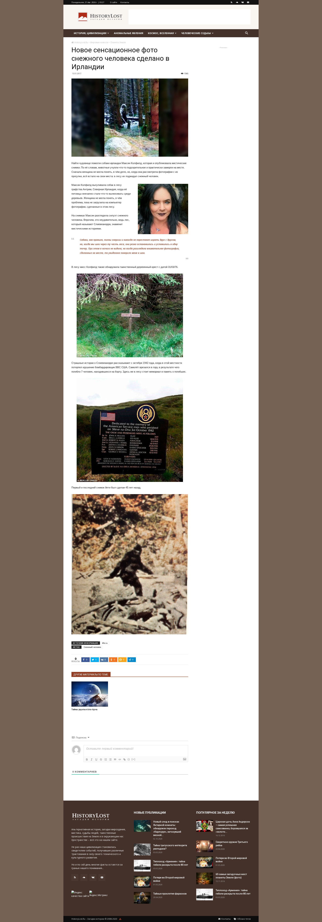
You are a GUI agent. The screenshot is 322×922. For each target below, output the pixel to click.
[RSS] (231, 2)
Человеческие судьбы (196, 33)
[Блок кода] (119, 759)
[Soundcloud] (236, 2)
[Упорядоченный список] (105, 759)
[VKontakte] (242, 2)
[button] (247, 33)
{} (129, 759)
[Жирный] (87, 759)
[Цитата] (115, 759)
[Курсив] (91, 759)
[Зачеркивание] (101, 759)
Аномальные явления (128, 33)
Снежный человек (92, 647)
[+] (133, 759)
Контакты (124, 2)
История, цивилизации (90, 33)
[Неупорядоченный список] (110, 759)
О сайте (113, 2)
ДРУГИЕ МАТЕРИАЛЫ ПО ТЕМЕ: (91, 674)
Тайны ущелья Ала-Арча (84, 709)
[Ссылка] (124, 759)
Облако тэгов (244, 918)
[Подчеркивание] (96, 759)
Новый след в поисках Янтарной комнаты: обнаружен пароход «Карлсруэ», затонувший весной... (167, 828)
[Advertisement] (189, 16)
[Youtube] (248, 2)
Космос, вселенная (161, 33)
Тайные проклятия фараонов (169, 893)
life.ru (105, 643)
